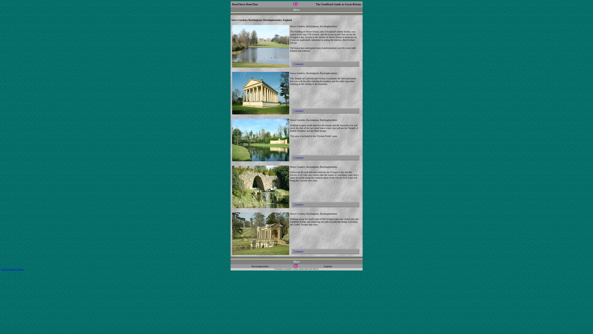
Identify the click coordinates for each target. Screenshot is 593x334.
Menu (296, 10)
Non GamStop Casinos (12, 269)
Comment (298, 64)
